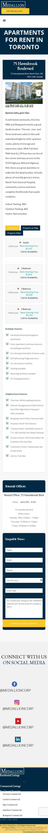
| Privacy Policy (8, 827)
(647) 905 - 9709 (28, 502)
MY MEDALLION (14, 11)
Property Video (14, 233)
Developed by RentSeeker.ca (35, 832)
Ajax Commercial (10, 804)
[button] (4, 20)
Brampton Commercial (12, 815)
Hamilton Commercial (12, 810)
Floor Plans (12, 228)
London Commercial (11, 799)
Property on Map (30, 228)
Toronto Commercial (12, 794)
